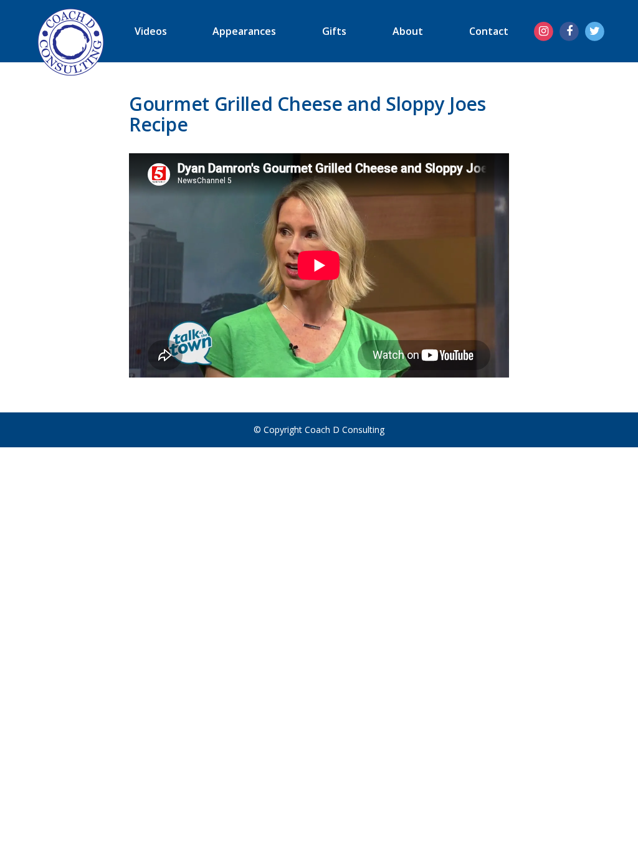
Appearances (244, 31)
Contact (488, 31)
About (408, 31)
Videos (151, 31)
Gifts (334, 31)
